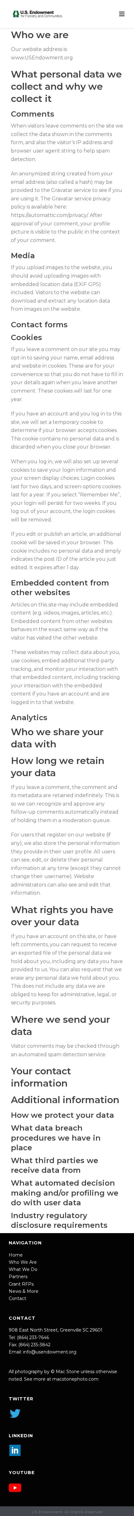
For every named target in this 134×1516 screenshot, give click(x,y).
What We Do (23, 1269)
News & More (23, 1291)
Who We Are (23, 1262)
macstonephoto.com (75, 1379)
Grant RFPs (21, 1284)
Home (16, 1255)
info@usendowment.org (49, 1352)
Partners (18, 1276)
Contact (17, 1298)
